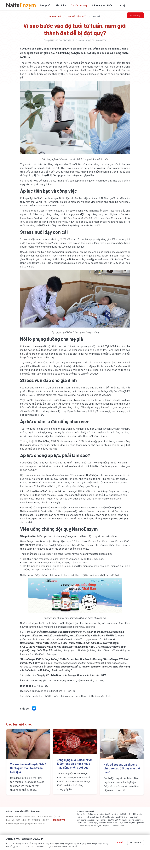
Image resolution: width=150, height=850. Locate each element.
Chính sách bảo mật (86, 811)
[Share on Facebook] (34, 709)
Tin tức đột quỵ (79, 5)
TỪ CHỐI (119, 843)
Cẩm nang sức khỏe (102, 5)
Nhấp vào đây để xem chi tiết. (65, 846)
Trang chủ (45, 5)
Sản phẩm (61, 5)
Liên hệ (121, 5)
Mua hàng (135, 15)
